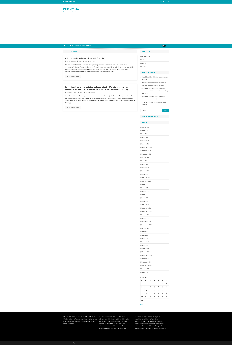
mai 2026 (145, 137)
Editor (80, 61)
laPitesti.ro (110, 326)
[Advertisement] (116, 30)
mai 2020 (145, 238)
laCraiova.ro (111, 319)
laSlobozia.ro (151, 326)
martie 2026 (145, 144)
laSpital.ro (79, 317)
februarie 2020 (146, 248)
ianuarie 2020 (146, 252)
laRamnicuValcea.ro (104, 328)
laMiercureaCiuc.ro (119, 323)
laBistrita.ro (160, 321)
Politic (144, 63)
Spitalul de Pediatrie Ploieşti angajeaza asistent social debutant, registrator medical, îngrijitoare (155, 91)
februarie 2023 (146, 201)
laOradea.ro (102, 326)
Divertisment (146, 56)
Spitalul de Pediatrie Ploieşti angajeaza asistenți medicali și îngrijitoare (153, 98)
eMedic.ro (66, 317)
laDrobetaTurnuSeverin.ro (118, 328)
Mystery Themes (79, 343)
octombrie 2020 (146, 221)
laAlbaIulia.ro (145, 319)
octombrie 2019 (146, 262)
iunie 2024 (145, 184)
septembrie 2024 (147, 181)
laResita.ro (152, 323)
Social (144, 66)
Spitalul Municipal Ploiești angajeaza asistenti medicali (155, 78)
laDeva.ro (125, 321)
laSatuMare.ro (160, 323)
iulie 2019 (145, 272)
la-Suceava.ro (93, 319)
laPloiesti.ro (71, 9)
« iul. (141, 304)
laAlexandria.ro (154, 319)
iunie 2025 (145, 161)
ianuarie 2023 (146, 204)
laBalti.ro (71, 323)
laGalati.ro (119, 319)
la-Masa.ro (92, 317)
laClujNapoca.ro (120, 317)
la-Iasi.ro (144, 317)
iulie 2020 (145, 231)
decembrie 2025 (147, 147)
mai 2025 (145, 164)
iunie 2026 (145, 134)
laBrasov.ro (138, 317)
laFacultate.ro (84, 319)
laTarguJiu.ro (139, 328)
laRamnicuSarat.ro (118, 326)
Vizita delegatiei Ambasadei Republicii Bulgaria (84, 58)
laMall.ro (65, 319)
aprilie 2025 (145, 167)
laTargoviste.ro (159, 326)
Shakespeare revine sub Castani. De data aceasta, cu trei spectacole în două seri (154, 84)
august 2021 (146, 215)
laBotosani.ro (139, 323)
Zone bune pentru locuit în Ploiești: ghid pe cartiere (154, 103)
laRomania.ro (103, 317)
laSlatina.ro (144, 326)
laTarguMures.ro (148, 328)
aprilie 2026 (145, 140)
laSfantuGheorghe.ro (154, 317)
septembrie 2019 (147, 265)
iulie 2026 (145, 130)
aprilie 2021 (145, 218)
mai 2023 (145, 198)
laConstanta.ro (103, 319)
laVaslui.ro (138, 319)
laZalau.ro (163, 328)
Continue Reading (74, 76)
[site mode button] (164, 46)
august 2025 (146, 157)
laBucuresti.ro (111, 317)
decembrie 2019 (147, 255)
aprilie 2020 (145, 242)
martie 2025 (145, 171)
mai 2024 (145, 188)
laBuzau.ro (111, 321)
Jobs (143, 60)
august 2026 (146, 127)
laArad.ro (137, 321)
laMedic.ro (72, 317)
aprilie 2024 (145, 191)
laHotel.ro (85, 317)
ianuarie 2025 (146, 177)
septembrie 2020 (147, 225)
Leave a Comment (90, 61)
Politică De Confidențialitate (83, 45)
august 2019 (146, 269)
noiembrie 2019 (146, 258)
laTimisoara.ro (103, 321)
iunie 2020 (145, 235)
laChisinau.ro (78, 321)
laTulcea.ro (157, 328)
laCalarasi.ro (117, 321)
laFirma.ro (77, 319)
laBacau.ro (144, 321)
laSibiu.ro (137, 326)
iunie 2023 (145, 194)
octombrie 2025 (146, 154)
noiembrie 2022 (146, 208)
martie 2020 (145, 245)
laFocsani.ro (102, 323)
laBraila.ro (146, 323)
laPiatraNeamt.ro (87, 321)
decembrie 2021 (147, 211)
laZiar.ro (71, 319)
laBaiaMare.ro (152, 321)
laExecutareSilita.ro (68, 321)
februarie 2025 (146, 174)
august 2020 (146, 228)
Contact (70, 45)
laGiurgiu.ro (110, 323)
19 (150, 293)
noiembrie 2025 (146, 150)
